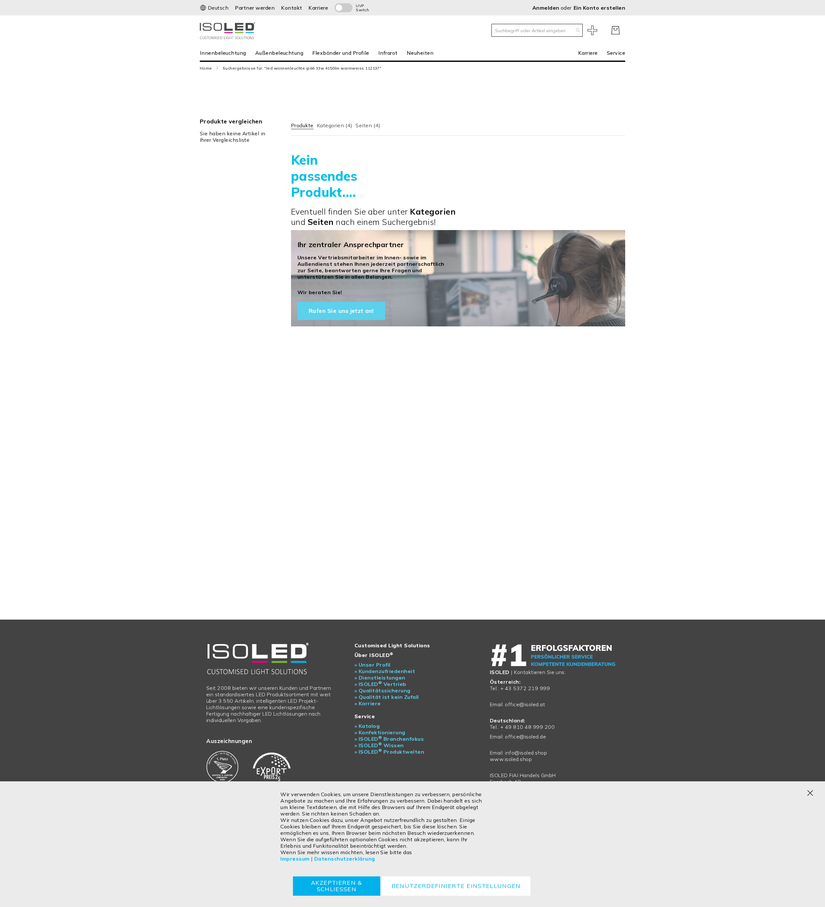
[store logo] (229, 30)
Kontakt (291, 8)
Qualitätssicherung (382, 690)
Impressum (294, 858)
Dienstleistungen (379, 677)
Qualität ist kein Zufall (386, 697)
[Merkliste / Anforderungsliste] (592, 30)
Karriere (318, 8)
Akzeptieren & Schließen (336, 886)
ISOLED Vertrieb (380, 684)
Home (206, 68)
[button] (214, 8)
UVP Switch (362, 8)
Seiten (367, 125)
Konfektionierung (379, 732)
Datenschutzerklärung (344, 858)
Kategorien (335, 125)
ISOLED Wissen (379, 745)
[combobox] (537, 30)
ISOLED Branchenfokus (389, 739)
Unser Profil (372, 664)
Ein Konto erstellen (599, 8)
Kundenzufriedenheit (384, 671)
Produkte (302, 125)
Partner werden (255, 8)
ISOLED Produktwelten (389, 751)
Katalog (367, 726)
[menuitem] (225, 53)
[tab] (302, 124)
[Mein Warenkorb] (615, 30)
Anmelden (546, 8)
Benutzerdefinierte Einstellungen (456, 886)
